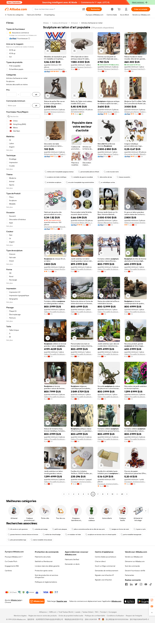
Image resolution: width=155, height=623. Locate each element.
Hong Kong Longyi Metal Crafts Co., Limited (55, 69)
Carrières (8, 571)
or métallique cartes (108, 182)
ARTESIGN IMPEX (77, 112)
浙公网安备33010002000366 (117, 619)
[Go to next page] (127, 494)
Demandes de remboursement (106, 571)
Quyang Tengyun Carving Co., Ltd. (82, 67)
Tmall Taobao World (65, 612)
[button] (83, 9)
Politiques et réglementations (46, 582)
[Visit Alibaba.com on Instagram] (141, 584)
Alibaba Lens (16, 600)
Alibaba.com (116, 601)
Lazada (77, 612)
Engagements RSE (12, 566)
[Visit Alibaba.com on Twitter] (136, 584)
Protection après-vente (44, 571)
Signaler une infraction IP (104, 575)
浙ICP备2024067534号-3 (139, 619)
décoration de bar (106, 177)
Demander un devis (72, 564)
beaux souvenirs (124, 177)
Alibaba (46, 23)
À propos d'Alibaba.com (14, 552)
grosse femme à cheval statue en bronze (24, 534)
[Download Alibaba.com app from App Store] (129, 601)
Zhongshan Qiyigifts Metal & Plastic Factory (135, 154)
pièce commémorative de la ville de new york (89, 529)
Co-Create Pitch (11, 561)
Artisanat (74, 23)
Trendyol (103, 612)
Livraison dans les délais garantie (47, 566)
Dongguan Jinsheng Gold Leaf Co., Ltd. (82, 482)
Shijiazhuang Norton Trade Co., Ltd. (109, 112)
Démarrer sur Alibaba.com (135, 561)
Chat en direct (100, 561)
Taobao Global (87, 612)
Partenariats (129, 575)
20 (122, 494)
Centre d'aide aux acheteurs (105, 557)
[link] (152, 600)
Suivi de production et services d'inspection (46, 576)
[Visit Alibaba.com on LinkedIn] (131, 584)
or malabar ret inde (74, 534)
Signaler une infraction (103, 580)
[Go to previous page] (64, 494)
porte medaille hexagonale (132, 534)
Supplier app (62, 601)
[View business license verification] (99, 619)
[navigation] (23, 258)
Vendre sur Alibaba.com (134, 557)
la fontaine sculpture (54, 182)
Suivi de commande (132, 566)
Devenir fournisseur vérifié (135, 571)
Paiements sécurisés (43, 557)
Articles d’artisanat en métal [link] (91, 23)
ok (36, 94)
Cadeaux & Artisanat (59, 23)
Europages (113, 612)
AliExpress (43, 612)
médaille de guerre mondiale (83, 177)
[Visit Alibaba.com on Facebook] (126, 584)
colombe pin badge (41, 529)
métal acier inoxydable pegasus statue (60, 172)
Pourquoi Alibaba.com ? (13, 557)
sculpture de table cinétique (56, 177)
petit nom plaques (61, 529)
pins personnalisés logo (18, 540)
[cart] (119, 10)
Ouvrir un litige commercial (105, 566)
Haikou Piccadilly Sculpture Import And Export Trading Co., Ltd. (82, 269)
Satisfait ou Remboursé (43, 561)
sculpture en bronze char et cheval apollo (102, 534)
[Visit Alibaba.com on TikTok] (150, 584)
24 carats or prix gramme (19, 529)
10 (112, 494)
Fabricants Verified (72, 559)
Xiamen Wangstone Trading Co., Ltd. (109, 154)
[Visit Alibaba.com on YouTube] (145, 584)
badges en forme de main (120, 529)
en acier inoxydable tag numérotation (81, 182)
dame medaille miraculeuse (42, 540)
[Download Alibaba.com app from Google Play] (143, 601)
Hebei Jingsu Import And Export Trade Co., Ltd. (135, 223)
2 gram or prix (141, 529)
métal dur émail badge (53, 534)
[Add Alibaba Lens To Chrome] (37, 601)
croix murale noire (112, 172)
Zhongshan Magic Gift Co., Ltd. (82, 223)
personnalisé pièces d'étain (90, 172)
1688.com (52, 612)
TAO (96, 612)
